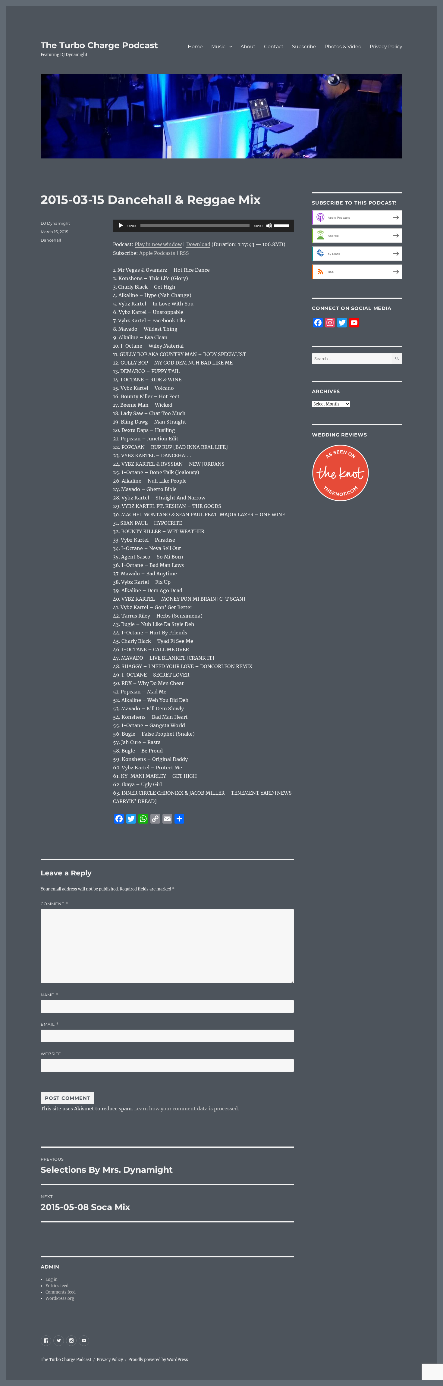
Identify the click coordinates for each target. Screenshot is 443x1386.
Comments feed (61, 1292)
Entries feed (57, 1285)
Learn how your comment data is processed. (186, 1109)
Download (198, 244)
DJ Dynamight (55, 223)
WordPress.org (60, 1298)
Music (218, 46)
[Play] (121, 226)
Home (195, 46)
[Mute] (269, 226)
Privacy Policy (386, 46)
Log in (52, 1279)
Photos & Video (343, 46)
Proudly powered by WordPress (158, 1359)
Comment (54, 903)
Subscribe (304, 46)
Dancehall (51, 240)
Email (50, 1024)
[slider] (282, 225)
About (248, 46)
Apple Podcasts (157, 253)
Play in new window (158, 244)
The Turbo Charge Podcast (99, 45)
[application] (203, 226)
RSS (184, 253)
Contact (274, 46)
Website (51, 1053)
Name (49, 994)
